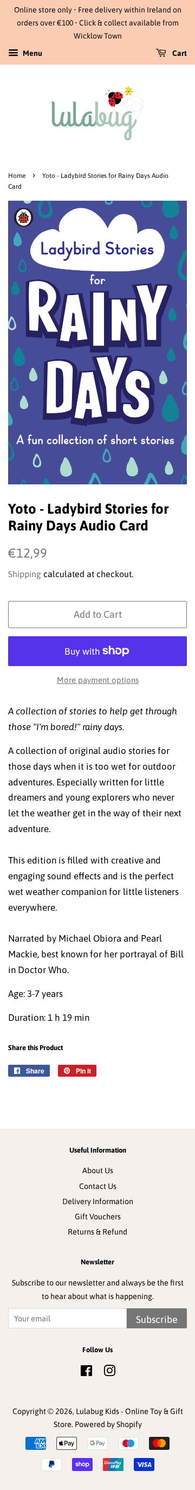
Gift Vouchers (98, 1216)
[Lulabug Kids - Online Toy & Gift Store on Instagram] (109, 1373)
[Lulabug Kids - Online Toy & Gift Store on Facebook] (86, 1373)
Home (16, 176)
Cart (179, 53)
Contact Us (97, 1186)
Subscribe (157, 1319)
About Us (97, 1170)
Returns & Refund (97, 1231)
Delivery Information (97, 1201)
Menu (31, 53)
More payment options (98, 680)
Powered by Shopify (108, 1424)
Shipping (24, 574)
